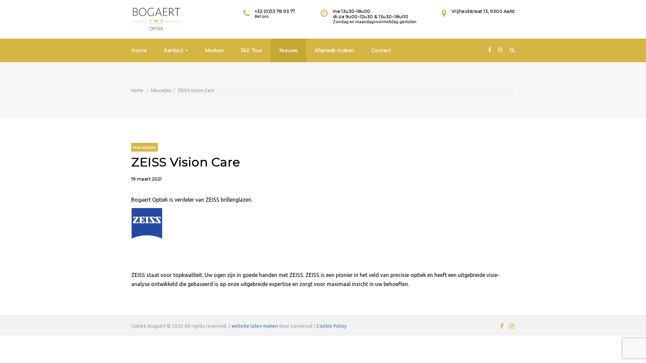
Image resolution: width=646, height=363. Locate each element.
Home (139, 50)
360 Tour (251, 50)
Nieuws (288, 50)
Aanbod (174, 50)
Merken (214, 50)
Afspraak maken (335, 50)
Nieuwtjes (161, 90)
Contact (381, 50)
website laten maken (254, 326)
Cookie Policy (332, 326)
